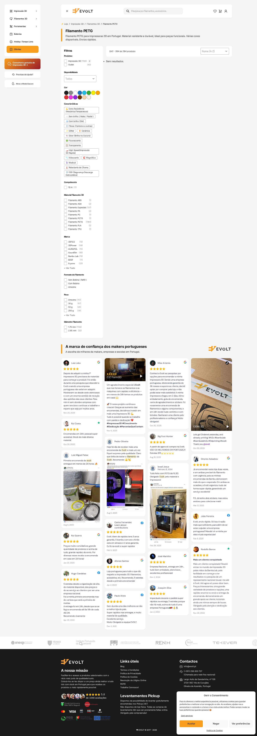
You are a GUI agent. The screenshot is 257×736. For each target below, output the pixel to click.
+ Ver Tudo (69, 268)
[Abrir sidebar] (67, 11)
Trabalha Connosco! (129, 687)
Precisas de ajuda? (24, 74)
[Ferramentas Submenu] (36, 26)
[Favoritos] (215, 11)
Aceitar (191, 723)
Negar (216, 723)
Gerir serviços (187, 716)
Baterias (18, 34)
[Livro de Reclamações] (91, 704)
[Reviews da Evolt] (86, 696)
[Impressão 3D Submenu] (36, 11)
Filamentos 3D (20, 18)
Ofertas (17, 49)
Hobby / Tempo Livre (23, 41)
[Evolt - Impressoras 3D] (83, 11)
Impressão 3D (20, 11)
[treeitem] (77, 61)
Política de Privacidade (130, 673)
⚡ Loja (64, 24)
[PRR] (85, 717)
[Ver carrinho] (220, 11)
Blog (122, 666)
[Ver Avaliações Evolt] (146, 494)
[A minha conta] (226, 11)
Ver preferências (241, 723)
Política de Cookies (215, 730)
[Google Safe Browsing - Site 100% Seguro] (70, 704)
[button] (77, 61)
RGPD (123, 684)
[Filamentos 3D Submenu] (36, 18)
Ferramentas (20, 26)
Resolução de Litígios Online (133, 680)
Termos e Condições (129, 670)
